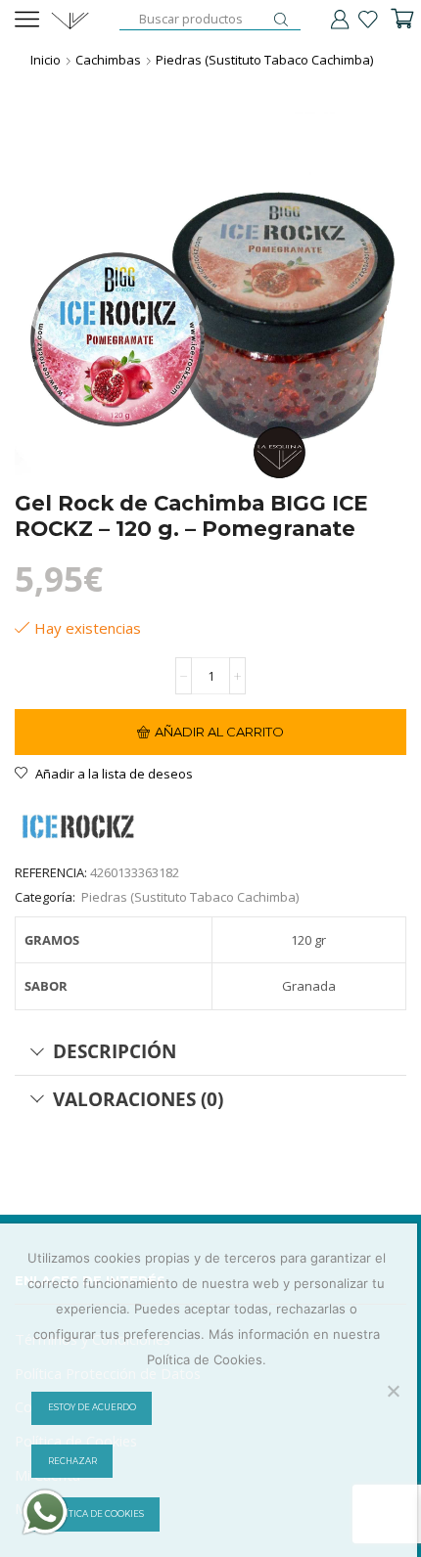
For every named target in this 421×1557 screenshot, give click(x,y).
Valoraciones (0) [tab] (138, 1099)
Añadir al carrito (219, 731)
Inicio (45, 59)
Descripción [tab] (114, 1051)
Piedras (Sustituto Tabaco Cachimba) (264, 59)
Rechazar (72, 1461)
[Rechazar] (392, 1391)
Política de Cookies (96, 1514)
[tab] (210, 1051)
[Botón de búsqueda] (281, 19)
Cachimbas (108, 59)
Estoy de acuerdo (92, 1407)
